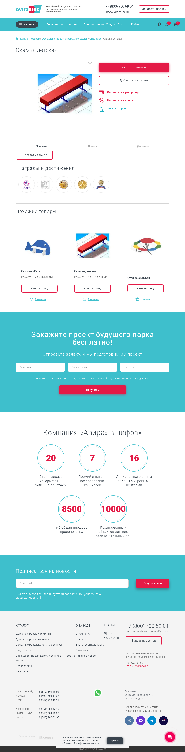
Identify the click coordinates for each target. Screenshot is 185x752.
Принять (115, 740)
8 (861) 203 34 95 (49, 709)
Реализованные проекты (63, 24)
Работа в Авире (86, 655)
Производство (93, 24)
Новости (81, 639)
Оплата (92, 146)
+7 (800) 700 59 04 (120, 6)
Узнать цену (39, 288)
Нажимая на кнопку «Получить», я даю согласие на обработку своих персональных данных (92, 378)
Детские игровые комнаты (33, 639)
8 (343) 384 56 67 (49, 713)
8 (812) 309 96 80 (49, 691)
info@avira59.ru (117, 12)
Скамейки (95, 38)
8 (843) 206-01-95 (49, 717)
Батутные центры (27, 650)
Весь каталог (24, 671)
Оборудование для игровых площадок (65, 38)
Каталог (29, 24)
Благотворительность (90, 644)
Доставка (143, 146)
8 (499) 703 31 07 (49, 695)
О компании (83, 633)
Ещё (134, 24)
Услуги (110, 24)
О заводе (83, 625)
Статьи (109, 625)
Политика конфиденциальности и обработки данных (139, 695)
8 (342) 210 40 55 (49, 700)
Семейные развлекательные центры (39, 644)
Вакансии (82, 650)
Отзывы (123, 24)
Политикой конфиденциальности (81, 743)
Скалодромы (24, 666)
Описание (42, 146)
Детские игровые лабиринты (34, 633)
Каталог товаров (30, 38)
